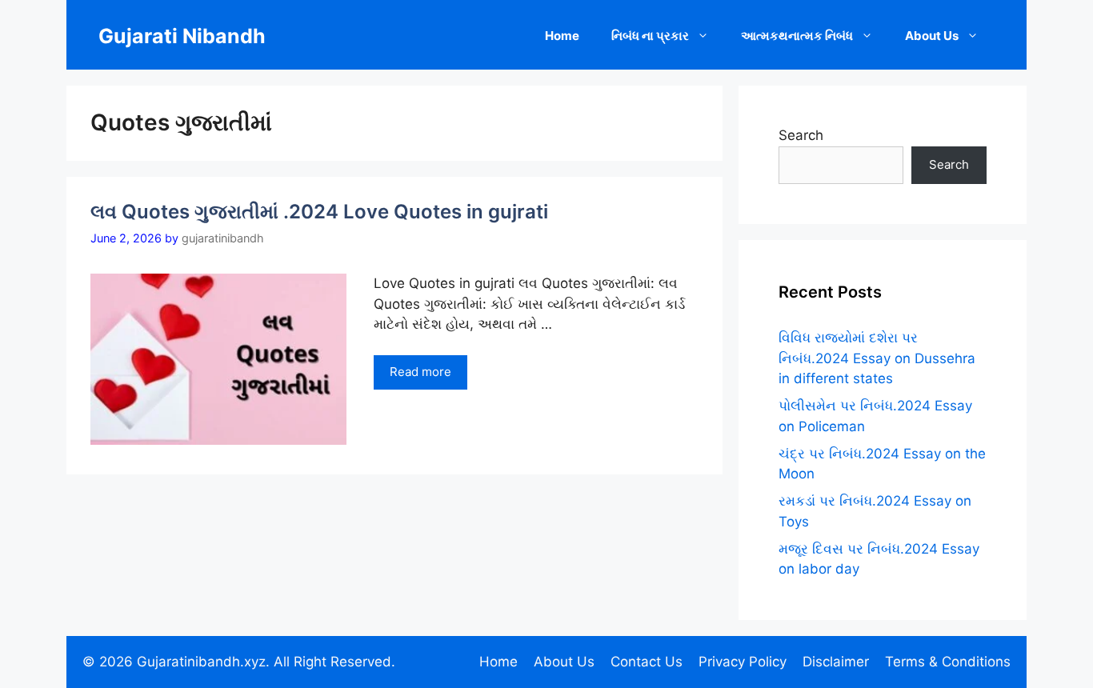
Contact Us (647, 662)
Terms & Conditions (948, 662)
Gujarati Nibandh (182, 36)
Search (801, 135)
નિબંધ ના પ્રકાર (650, 35)
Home (562, 35)
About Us (932, 35)
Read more (420, 371)
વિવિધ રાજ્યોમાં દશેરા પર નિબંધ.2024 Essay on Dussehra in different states (877, 358)
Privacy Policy (743, 662)
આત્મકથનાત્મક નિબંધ (797, 35)
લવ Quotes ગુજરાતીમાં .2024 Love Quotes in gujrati (319, 211)
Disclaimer (836, 662)
